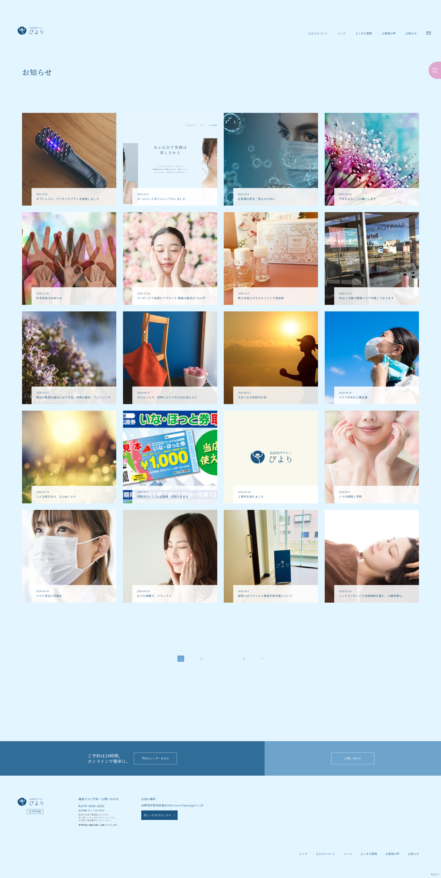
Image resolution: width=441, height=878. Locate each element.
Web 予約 (435, 70)
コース (341, 33)
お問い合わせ (353, 758)
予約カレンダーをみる (155, 758)
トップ (303, 854)
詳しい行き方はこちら (158, 815)
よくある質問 (363, 33)
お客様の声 (389, 33)
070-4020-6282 (92, 806)
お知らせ (411, 33)
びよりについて (317, 33)
